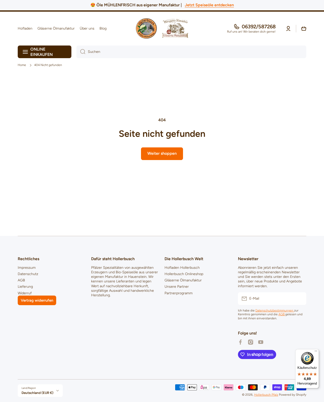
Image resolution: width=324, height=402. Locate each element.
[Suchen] (80, 52)
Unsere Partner (177, 286)
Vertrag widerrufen (37, 300)
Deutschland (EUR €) (37, 393)
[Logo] (162, 28)
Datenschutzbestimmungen (274, 310)
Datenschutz (28, 274)
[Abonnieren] (300, 298)
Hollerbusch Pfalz (266, 394)
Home (22, 65)
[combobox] (191, 52)
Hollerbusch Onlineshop (184, 274)
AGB (21, 280)
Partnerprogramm (179, 293)
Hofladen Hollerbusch (182, 267)
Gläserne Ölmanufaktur (183, 280)
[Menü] (316, 352)
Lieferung (25, 286)
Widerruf (25, 293)
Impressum (27, 267)
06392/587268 (259, 27)
